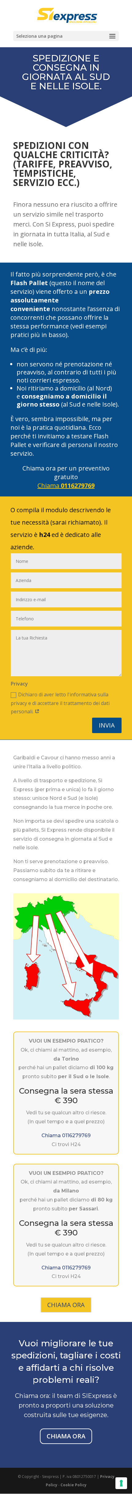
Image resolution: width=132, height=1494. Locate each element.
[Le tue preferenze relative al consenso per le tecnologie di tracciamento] (121, 1483)
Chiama (66, 485)
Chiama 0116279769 (66, 1135)
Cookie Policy (73, 1485)
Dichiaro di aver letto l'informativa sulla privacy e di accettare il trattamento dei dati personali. (60, 703)
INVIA (107, 725)
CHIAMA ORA (66, 1305)
